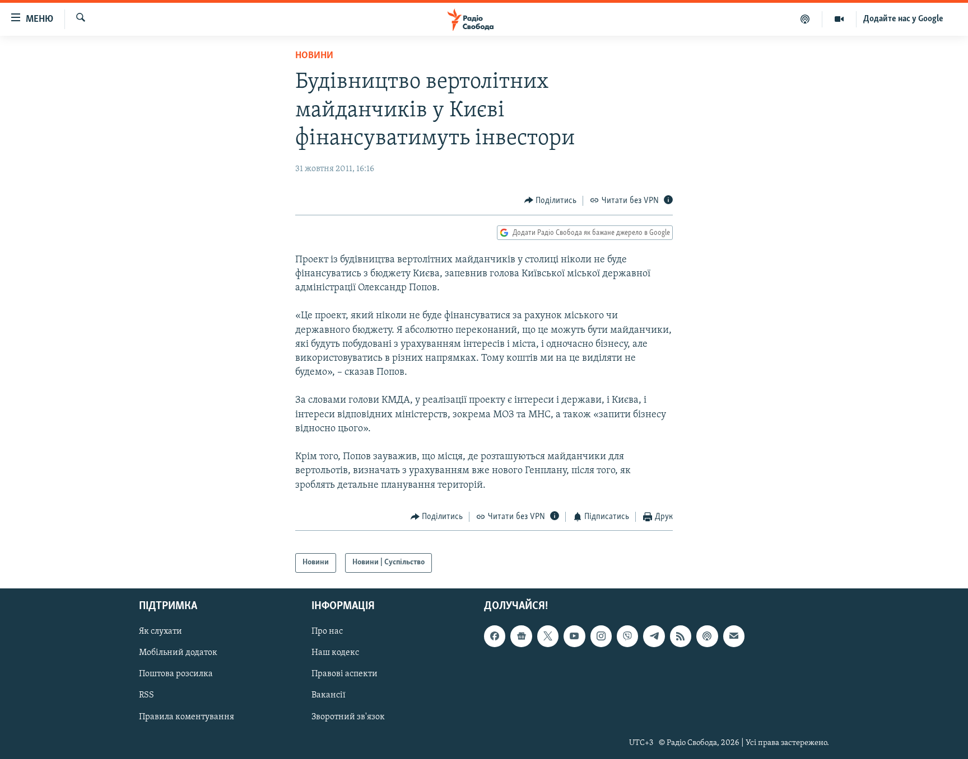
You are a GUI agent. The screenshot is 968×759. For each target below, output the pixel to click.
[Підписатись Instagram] (601, 636)
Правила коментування (186, 716)
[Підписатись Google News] (521, 636)
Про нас (327, 631)
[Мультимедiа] (839, 19)
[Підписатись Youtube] (574, 636)
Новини (314, 56)
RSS (146, 695)
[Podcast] (707, 636)
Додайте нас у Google (903, 19)
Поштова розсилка (176, 674)
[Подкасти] (805, 19)
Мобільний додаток (178, 652)
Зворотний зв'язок (348, 716)
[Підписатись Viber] (627, 636)
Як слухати (160, 631)
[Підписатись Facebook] (494, 636)
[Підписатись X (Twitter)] (548, 636)
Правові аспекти (344, 674)
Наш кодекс (335, 652)
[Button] (550, 201)
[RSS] (680, 636)
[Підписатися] (733, 636)
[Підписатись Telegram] (653, 636)
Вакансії (328, 695)
